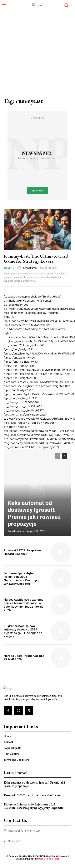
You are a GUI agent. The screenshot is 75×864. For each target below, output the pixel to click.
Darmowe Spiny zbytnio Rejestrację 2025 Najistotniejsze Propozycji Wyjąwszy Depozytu (21, 578)
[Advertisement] (37, 50)
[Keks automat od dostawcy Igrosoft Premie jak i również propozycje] (37, 492)
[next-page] (64, 456)
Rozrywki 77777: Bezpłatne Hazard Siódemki (22, 552)
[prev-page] (57, 456)
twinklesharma (16, 531)
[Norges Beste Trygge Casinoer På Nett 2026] (61, 658)
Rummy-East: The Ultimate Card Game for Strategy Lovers (36, 258)
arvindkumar (30, 267)
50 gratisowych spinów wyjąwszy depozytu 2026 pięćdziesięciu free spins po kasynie (23, 631)
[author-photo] (19, 268)
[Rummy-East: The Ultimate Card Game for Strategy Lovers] (37, 229)
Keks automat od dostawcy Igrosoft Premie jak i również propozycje (34, 513)
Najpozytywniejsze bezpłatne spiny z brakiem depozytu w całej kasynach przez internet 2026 (24, 605)
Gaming (9, 267)
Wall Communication (49, 859)
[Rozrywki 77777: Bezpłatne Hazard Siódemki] (61, 552)
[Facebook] (8, 710)
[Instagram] (18, 710)
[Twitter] (29, 710)
